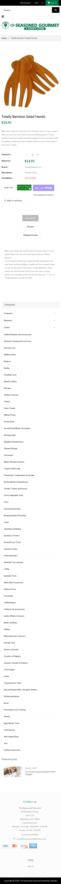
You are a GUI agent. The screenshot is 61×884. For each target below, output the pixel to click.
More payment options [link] (43, 194)
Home (4, 38)
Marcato (7, 388)
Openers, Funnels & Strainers (16, 663)
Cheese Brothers (11, 555)
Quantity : (6, 154)
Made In (7, 361)
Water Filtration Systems (14, 462)
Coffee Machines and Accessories (17, 334)
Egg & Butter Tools (11, 723)
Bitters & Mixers (10, 622)
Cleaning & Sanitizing (12, 529)
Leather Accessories (12, 750)
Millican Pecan (9, 415)
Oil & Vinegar (9, 669)
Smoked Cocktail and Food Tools (17, 341)
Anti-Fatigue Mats (11, 736)
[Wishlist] (42, 3)
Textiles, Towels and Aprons (15, 488)
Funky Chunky (9, 408)
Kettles (7, 368)
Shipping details (30, 235)
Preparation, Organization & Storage (19, 475)
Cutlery (7, 327)
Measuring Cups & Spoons (15, 636)
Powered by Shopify (48, 881)
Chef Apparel (9, 730)
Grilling (7, 629)
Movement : (7, 172)
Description (30, 218)
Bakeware (8, 320)
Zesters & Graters (11, 649)
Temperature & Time (12, 683)
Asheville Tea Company (13, 562)
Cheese (7, 401)
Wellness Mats (10, 354)
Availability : (7, 178)
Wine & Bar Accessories (13, 582)
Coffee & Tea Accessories (14, 609)
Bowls (6, 703)
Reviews (30, 226)
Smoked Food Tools (12, 542)
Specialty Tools (10, 576)
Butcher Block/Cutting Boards (16, 482)
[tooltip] (29, 188)
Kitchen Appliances (11, 696)
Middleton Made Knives (14, 442)
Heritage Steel (9, 435)
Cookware (8, 313)
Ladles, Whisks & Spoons (14, 616)
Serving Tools (9, 643)
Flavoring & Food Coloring (15, 710)
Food (6, 502)
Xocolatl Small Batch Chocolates (17, 428)
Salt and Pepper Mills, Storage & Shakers (20, 690)
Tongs (6, 522)
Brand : (5, 167)
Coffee (6, 569)
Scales (6, 676)
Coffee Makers (10, 602)
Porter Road (9, 421)
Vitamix (7, 716)
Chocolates (8, 455)
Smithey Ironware (11, 395)
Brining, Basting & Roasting (15, 515)
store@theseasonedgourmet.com (31, 839)
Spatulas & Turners (11, 535)
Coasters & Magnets (12, 656)
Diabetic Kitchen (10, 448)
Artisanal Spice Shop (12, 509)
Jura (5, 743)
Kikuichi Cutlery (10, 381)
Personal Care (9, 348)
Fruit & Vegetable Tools (13, 495)
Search (31, 866)
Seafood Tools (10, 589)
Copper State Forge (12, 468)
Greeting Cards (10, 375)
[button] (24, 187)
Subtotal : (6, 160)
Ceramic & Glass (10, 549)
